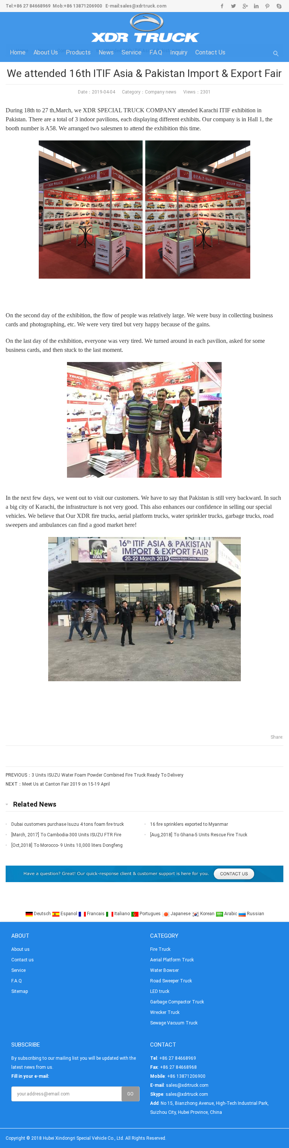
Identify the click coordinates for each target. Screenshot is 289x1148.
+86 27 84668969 (32, 6)
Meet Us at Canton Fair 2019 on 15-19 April (66, 784)
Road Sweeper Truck (171, 981)
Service (131, 52)
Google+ (244, 6)
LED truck (159, 991)
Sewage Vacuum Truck (174, 1023)
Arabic (230, 913)
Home (18, 52)
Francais (96, 913)
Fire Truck (160, 949)
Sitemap (19, 991)
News (106, 52)
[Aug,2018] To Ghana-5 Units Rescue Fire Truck (198, 834)
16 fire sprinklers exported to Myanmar (189, 824)
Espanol (68, 913)
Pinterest (267, 6)
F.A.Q (155, 52)
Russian (255, 913)
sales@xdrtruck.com (143, 6)
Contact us (210, 52)
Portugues (150, 913)
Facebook (222, 6)
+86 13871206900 (83, 6)
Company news (160, 92)
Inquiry (178, 52)
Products (78, 52)
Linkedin (256, 6)
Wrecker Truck (164, 1012)
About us (45, 52)
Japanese (180, 913)
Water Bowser (164, 970)
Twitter (233, 6)
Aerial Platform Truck (172, 959)
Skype (278, 6)
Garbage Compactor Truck (177, 1002)
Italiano (122, 913)
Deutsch (42, 913)
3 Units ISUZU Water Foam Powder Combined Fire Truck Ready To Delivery (107, 775)
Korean (207, 913)
